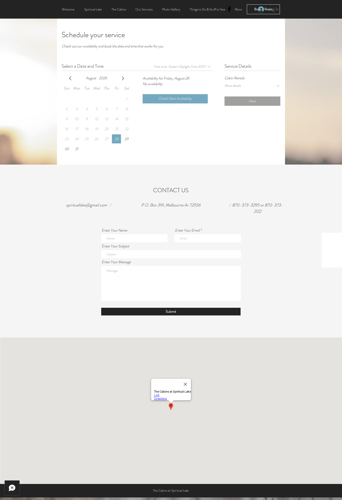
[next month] (123, 78)
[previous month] (70, 78)
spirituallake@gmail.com (86, 205)
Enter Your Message (116, 262)
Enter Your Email (187, 230)
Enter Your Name (114, 230)
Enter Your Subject (115, 246)
